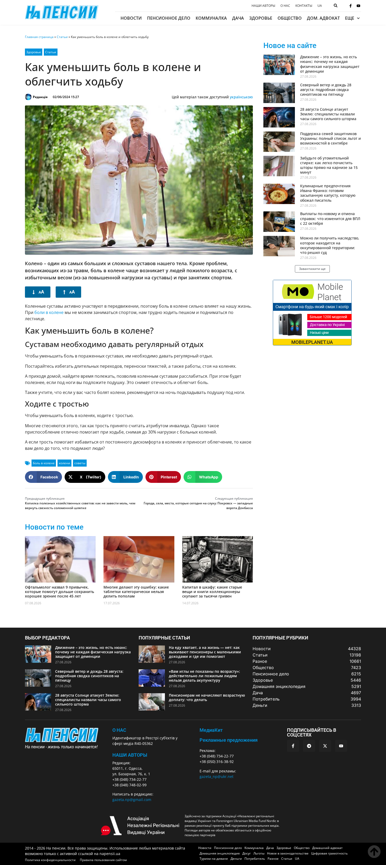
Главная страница (39, 37)
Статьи (62, 37)
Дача (238, 18)
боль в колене (44, 463)
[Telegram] (309, 746)
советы (79, 463)
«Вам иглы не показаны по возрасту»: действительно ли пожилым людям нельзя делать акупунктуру (204, 676)
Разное (273, 858)
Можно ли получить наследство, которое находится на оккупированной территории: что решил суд (329, 245)
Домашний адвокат (327, 848)
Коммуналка (211, 18)
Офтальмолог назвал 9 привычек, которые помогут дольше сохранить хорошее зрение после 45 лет (59, 592)
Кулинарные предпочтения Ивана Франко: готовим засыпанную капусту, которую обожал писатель (328, 193)
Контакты (303, 6)
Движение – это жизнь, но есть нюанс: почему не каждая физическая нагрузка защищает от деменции (329, 64)
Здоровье (260, 18)
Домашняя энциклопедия (220, 853)
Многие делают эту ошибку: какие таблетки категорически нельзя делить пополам (136, 592)
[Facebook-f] (350, 5)
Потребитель (254, 858)
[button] (43, 477)
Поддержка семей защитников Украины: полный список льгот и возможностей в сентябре (330, 138)
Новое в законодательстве (288, 853)
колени (64, 463)
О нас (285, 6)
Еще (349, 18)
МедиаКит (211, 730)
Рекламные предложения (229, 740)
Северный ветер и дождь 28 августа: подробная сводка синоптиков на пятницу (325, 89)
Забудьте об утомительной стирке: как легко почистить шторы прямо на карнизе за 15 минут (329, 165)
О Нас (119, 730)
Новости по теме (54, 527)
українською (241, 96)
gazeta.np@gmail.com (131, 799)
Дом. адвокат (323, 18)
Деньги (236, 858)
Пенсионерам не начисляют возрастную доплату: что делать (207, 697)
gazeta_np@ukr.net (216, 776)
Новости (131, 18)
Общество (290, 18)
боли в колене (49, 312)
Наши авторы (263, 6)
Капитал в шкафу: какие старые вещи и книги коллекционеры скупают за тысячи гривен (212, 592)
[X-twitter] (325, 746)
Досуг (246, 853)
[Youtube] (358, 5)
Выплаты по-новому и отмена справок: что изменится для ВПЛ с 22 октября (330, 218)
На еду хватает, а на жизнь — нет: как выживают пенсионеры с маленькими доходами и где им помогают (205, 652)
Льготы (258, 853)
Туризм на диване (214, 858)
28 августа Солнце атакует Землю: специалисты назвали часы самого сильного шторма (328, 114)
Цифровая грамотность (329, 853)
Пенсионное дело (168, 18)
